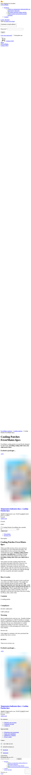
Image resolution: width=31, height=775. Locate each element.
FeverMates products (6, 431)
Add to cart (4, 531)
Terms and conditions (10, 734)
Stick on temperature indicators (19, 9)
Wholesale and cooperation (11, 732)
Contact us (7, 725)
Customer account (9, 724)
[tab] (17, 534)
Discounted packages (24, 767)
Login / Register (8, 769)
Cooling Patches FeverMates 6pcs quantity (14, 527)
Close (2, 773)
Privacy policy (8, 737)
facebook (5, 750)
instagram (5, 753)
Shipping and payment (10, 722)
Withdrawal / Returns (10, 735)
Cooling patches (17, 431)
